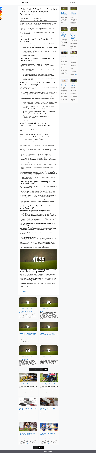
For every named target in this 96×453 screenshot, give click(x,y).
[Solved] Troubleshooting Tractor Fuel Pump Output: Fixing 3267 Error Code (73, 14)
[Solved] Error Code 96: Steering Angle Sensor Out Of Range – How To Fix (49, 334)
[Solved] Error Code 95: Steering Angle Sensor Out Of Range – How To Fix (49, 358)
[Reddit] (1, 13)
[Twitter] (1, 9)
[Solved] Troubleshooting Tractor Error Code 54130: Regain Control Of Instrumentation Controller (73, 35)
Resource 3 (25, 291)
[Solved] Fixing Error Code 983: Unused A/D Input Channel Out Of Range (48, 310)
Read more (28, 418)
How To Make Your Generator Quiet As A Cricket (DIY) (48, 384)
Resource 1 (25, 288)
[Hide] (0, 19)
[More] (1, 18)
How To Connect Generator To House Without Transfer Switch (28, 409)
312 (41, 369)
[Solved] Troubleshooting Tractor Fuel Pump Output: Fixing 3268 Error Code (64, 14)
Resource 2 (25, 290)
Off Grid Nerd (24, 2)
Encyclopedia (72, 2)
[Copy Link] (1, 15)
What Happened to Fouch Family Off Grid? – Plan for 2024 (64, 57)
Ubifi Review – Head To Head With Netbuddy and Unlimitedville (27, 434)
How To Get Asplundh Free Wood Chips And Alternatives (48, 409)
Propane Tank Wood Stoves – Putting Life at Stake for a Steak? (64, 84)
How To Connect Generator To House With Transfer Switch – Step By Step (28, 384)
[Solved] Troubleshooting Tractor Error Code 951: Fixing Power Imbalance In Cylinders (27, 358)
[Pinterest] (1, 11)
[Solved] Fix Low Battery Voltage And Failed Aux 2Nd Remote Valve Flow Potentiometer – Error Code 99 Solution (28, 310)
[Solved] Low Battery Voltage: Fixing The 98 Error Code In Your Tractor (27, 334)
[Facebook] (1, 7)
